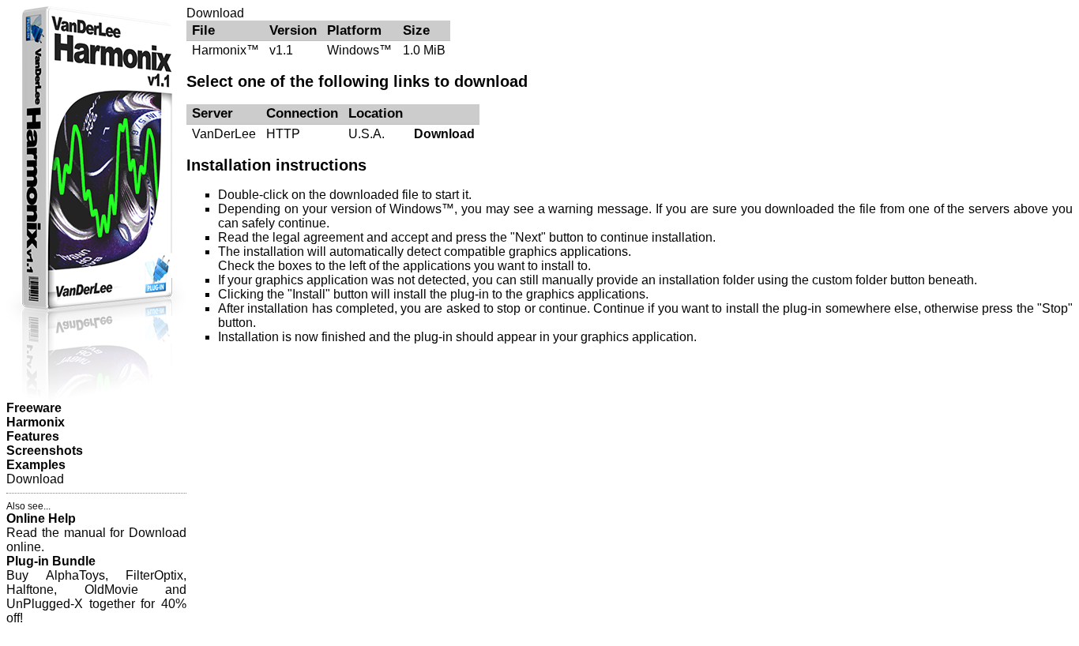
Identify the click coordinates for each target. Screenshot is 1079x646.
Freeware (34, 408)
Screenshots (44, 450)
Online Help (41, 518)
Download (444, 134)
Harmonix (35, 422)
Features (32, 436)
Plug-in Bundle (51, 561)
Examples (36, 464)
